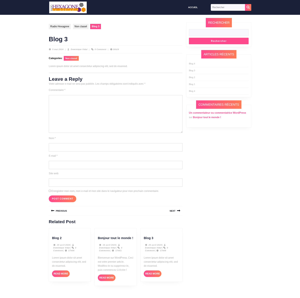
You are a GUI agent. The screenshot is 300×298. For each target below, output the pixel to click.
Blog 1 (192, 84)
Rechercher (219, 22)
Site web (53, 173)
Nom (52, 138)
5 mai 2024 (58, 49)
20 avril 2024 (63, 245)
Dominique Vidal (79, 49)
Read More (62, 274)
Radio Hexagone (59, 26)
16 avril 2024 (109, 245)
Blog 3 (148, 238)
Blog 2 (57, 238)
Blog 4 (192, 63)
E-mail (53, 155)
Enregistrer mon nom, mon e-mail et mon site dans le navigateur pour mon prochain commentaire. (105, 191)
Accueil (193, 7)
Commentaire (57, 90)
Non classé (81, 26)
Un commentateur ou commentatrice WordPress (217, 112)
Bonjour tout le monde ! (115, 238)
